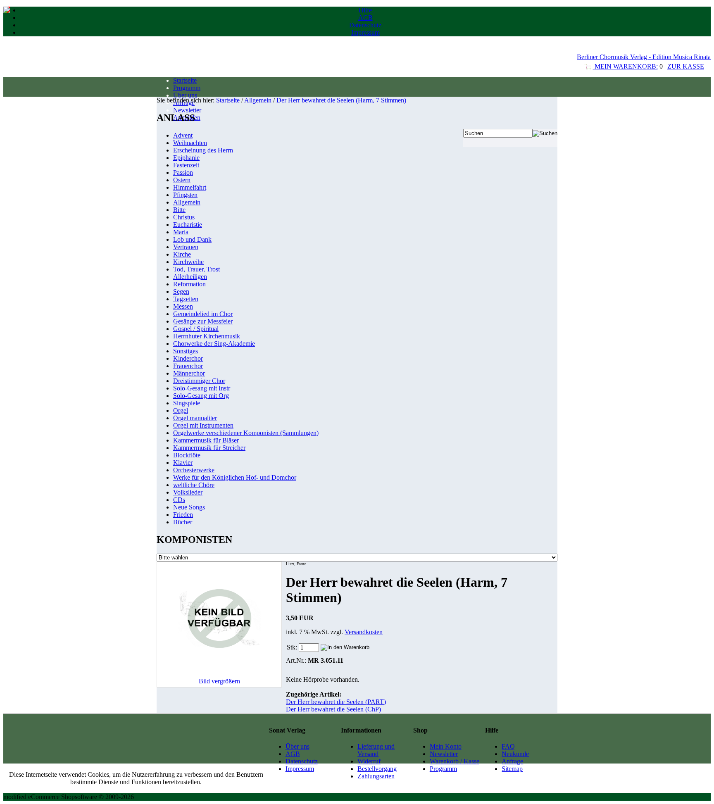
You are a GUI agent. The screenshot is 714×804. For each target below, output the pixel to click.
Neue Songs (189, 507)
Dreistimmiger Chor (199, 380)
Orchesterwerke (193, 469)
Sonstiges (185, 350)
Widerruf (369, 761)
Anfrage (512, 761)
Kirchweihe (188, 261)
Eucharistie (187, 224)
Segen (181, 291)
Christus (184, 217)
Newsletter (187, 110)
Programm (186, 87)
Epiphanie (186, 157)
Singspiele (186, 403)
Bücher (182, 522)
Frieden (183, 514)
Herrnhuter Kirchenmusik (206, 336)
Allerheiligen (190, 276)
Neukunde (515, 753)
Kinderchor (188, 358)
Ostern (181, 179)
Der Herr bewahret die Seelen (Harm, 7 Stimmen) (341, 100)
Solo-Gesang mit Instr (201, 388)
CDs (179, 499)
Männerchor (189, 373)
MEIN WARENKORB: (625, 66)
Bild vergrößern (219, 681)
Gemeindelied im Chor (203, 313)
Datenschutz (365, 25)
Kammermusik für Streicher (209, 447)
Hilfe (365, 10)
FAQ (508, 746)
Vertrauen (185, 246)
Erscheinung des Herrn (203, 150)
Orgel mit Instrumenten (203, 425)
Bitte (179, 209)
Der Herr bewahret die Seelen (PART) (336, 701)
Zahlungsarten (376, 776)
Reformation (189, 284)
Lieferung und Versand (376, 750)
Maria (180, 231)
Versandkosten (364, 631)
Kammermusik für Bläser (206, 440)
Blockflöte (186, 455)
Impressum (365, 32)
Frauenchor (188, 365)
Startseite (185, 80)
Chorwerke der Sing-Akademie (214, 343)
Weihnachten (190, 142)
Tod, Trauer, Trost (196, 269)
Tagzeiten (185, 298)
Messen (183, 306)
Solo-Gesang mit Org (201, 395)
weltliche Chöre (193, 484)
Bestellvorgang (377, 768)
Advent (183, 135)
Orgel (180, 410)
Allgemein (257, 100)
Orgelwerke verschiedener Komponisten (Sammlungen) (246, 432)
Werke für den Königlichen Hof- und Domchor (234, 477)
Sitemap (512, 768)
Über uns (185, 95)
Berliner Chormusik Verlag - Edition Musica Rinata (644, 56)
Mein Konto (446, 746)
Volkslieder (187, 492)
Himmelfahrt (189, 187)
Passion (183, 172)
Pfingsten (185, 194)
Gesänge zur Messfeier (203, 321)
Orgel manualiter (195, 417)
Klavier (183, 462)
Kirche (182, 254)
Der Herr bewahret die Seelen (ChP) (333, 709)
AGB (365, 17)
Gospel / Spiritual (196, 328)
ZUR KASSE (685, 66)
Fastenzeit (186, 165)
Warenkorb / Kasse (454, 761)
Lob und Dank (192, 239)
